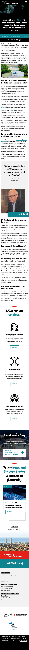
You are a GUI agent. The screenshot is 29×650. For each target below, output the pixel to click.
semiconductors (17, 57)
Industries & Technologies (9, 584)
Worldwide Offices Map (6, 598)
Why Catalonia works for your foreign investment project (12, 575)
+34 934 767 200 (23, 641)
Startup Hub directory (5, 590)
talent (12, 110)
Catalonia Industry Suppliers (7, 588)
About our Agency (4, 596)
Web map (25, 638)
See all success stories (14, 529)
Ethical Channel (5, 638)
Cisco (12, 44)
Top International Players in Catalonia (8, 577)
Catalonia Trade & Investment (10, 593)
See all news (14, 526)
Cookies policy (21, 636)
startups (3, 107)
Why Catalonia (5, 573)
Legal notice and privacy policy (9, 636)
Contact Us (3, 600)
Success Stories (4, 581)
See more (14, 347)
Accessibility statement (15, 638)
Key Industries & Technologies (7, 586)
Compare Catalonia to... (6, 579)
